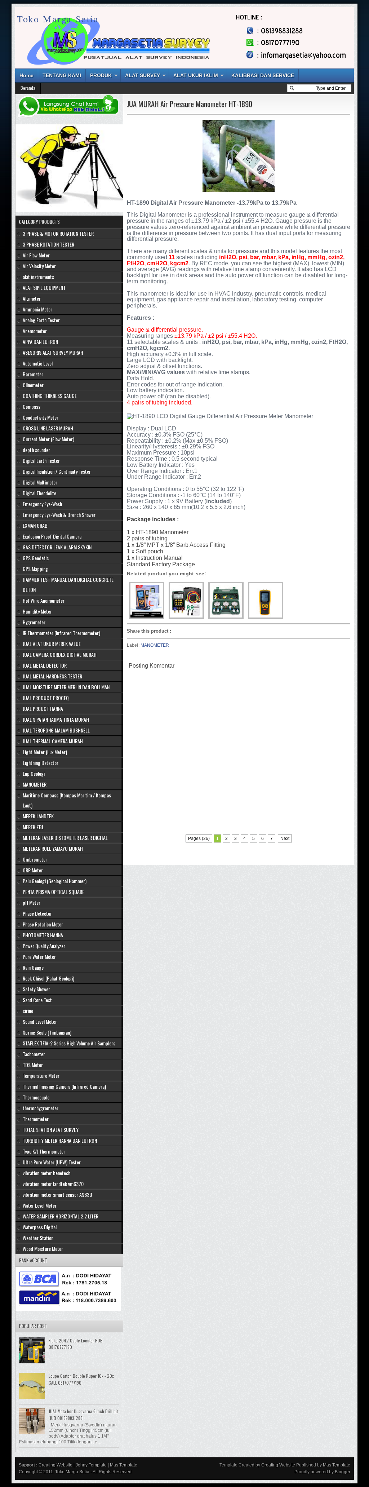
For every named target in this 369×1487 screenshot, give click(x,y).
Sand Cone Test (37, 1000)
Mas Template (123, 1465)
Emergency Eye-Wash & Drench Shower (59, 514)
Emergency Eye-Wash (42, 504)
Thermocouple (36, 1097)
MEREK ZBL (33, 827)
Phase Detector (37, 913)
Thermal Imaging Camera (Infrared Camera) (64, 1086)
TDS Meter (33, 1064)
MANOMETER (155, 645)
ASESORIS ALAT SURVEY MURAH (53, 352)
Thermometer (36, 1119)
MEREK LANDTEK (38, 816)
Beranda (28, 88)
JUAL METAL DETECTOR (45, 665)
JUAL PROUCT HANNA (43, 708)
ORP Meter (33, 870)
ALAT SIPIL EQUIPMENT (44, 287)
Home (26, 75)
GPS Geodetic (36, 558)
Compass (31, 406)
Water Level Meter (40, 1205)
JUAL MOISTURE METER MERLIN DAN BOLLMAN (66, 687)
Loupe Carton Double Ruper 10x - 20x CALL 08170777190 (81, 1379)
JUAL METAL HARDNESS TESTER (52, 676)
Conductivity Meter (40, 417)
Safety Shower (36, 989)
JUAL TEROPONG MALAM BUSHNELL (56, 730)
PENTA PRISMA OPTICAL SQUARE (53, 891)
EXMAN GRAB (35, 525)
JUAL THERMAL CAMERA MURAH (53, 741)
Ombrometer (35, 859)
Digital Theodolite (39, 493)
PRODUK (101, 75)
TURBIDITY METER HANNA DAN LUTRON (60, 1140)
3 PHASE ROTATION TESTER (48, 244)
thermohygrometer (40, 1108)
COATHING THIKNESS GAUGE (50, 395)
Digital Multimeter (40, 482)
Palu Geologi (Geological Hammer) (54, 881)
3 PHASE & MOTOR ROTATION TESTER (58, 233)
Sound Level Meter (40, 1021)
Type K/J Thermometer (44, 1151)
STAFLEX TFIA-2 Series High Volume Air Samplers (69, 1043)
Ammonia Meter (37, 309)
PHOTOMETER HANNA (43, 935)
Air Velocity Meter (39, 266)
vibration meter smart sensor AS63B (57, 1194)
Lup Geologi (34, 773)
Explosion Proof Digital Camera (52, 536)
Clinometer (33, 385)
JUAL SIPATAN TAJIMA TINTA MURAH (56, 719)
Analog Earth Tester (41, 320)
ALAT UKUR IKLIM (195, 75)
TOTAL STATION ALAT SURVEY (51, 1129)
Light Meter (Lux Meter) (45, 752)
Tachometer (34, 1054)
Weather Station (38, 1238)
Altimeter (32, 298)
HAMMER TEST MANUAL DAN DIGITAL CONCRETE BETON (68, 584)
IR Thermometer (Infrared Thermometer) (61, 633)
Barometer (33, 374)
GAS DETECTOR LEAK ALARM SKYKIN (57, 547)
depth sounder (36, 449)
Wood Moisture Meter (43, 1248)
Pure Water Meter (39, 956)
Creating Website (55, 1465)
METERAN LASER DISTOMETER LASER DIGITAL (65, 837)
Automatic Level (38, 363)
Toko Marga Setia (58, 19)
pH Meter (31, 902)
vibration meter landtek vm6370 (53, 1183)
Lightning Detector (40, 762)
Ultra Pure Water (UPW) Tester (52, 1162)
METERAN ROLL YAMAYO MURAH (53, 848)
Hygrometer (34, 622)
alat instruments (38, 276)
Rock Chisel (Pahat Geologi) (48, 978)
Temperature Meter (41, 1075)
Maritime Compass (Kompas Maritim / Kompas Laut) (67, 800)
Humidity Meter (37, 611)
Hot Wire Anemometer (44, 600)
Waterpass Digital (40, 1227)
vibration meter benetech (46, 1173)
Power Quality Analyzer (44, 946)
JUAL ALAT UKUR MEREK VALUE (52, 643)
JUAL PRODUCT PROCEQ (46, 698)
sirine (28, 1010)
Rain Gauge (33, 967)
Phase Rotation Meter (43, 924)
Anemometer (35, 331)
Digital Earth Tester (41, 460)
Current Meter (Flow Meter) (48, 439)
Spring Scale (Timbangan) (47, 1032)
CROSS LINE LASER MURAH (48, 428)
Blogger (342, 1471)
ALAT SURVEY (142, 75)
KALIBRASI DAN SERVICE (262, 75)
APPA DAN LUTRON (40, 341)
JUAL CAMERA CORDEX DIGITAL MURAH (60, 654)
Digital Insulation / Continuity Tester (57, 471)
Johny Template (91, 1465)
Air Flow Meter (36, 255)
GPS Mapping (35, 568)
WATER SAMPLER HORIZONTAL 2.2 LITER (60, 1216)
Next (284, 838)
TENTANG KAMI (62, 75)
